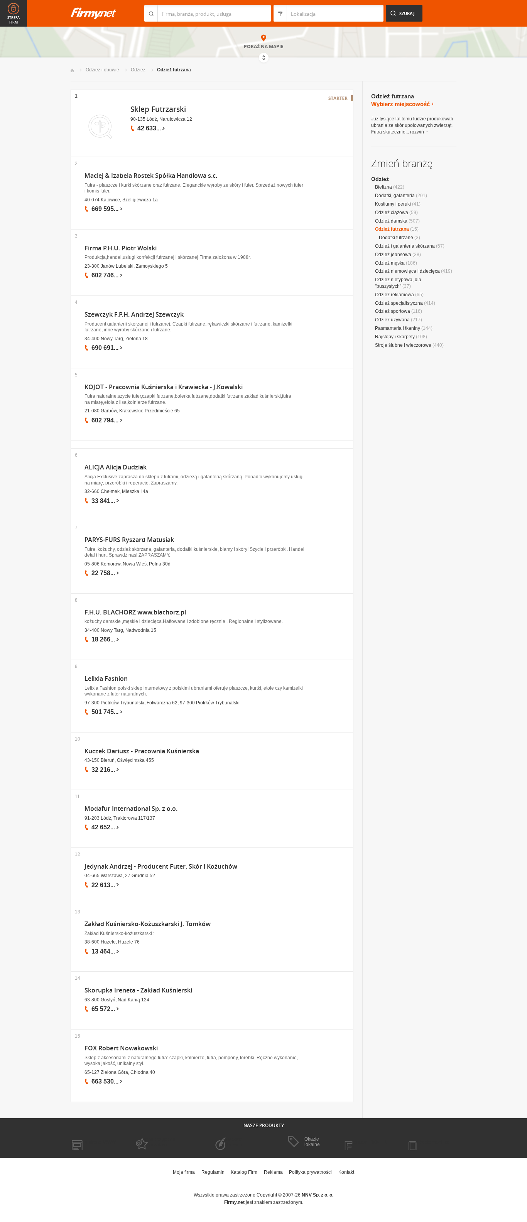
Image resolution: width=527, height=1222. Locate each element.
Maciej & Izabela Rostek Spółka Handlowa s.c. (150, 176)
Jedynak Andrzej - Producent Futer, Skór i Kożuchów (160, 866)
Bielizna (383, 187)
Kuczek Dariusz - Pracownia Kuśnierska (141, 751)
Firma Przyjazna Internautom (159, 1142)
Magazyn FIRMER (367, 1142)
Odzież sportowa (392, 311)
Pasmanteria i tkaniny (397, 328)
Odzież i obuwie (102, 70)
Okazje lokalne (312, 1141)
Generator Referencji (231, 1142)
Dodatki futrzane (396, 237)
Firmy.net (93, 13)
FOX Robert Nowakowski (121, 1048)
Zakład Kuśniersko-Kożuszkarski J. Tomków (147, 924)
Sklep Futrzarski (158, 109)
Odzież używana (392, 319)
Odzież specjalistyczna (399, 303)
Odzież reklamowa (394, 294)
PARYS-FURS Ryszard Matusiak (129, 540)
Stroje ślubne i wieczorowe (403, 345)
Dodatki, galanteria (395, 195)
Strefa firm (13, 20)
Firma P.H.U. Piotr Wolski (120, 248)
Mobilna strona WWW (93, 1142)
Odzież (138, 70)
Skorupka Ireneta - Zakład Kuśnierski (138, 990)
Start (72, 70)
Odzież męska (390, 263)
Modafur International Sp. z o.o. (130, 809)
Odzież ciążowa (391, 212)
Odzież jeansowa (393, 254)
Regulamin (213, 1172)
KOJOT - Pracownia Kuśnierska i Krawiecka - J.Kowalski (163, 387)
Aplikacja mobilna (430, 1142)
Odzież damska (391, 221)
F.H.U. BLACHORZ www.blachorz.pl (135, 612)
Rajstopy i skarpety (395, 336)
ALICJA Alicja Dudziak (115, 467)
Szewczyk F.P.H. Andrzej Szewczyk (134, 315)
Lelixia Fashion (106, 679)
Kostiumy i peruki (393, 204)
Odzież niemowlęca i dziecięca (407, 271)
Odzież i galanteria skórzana (405, 246)
